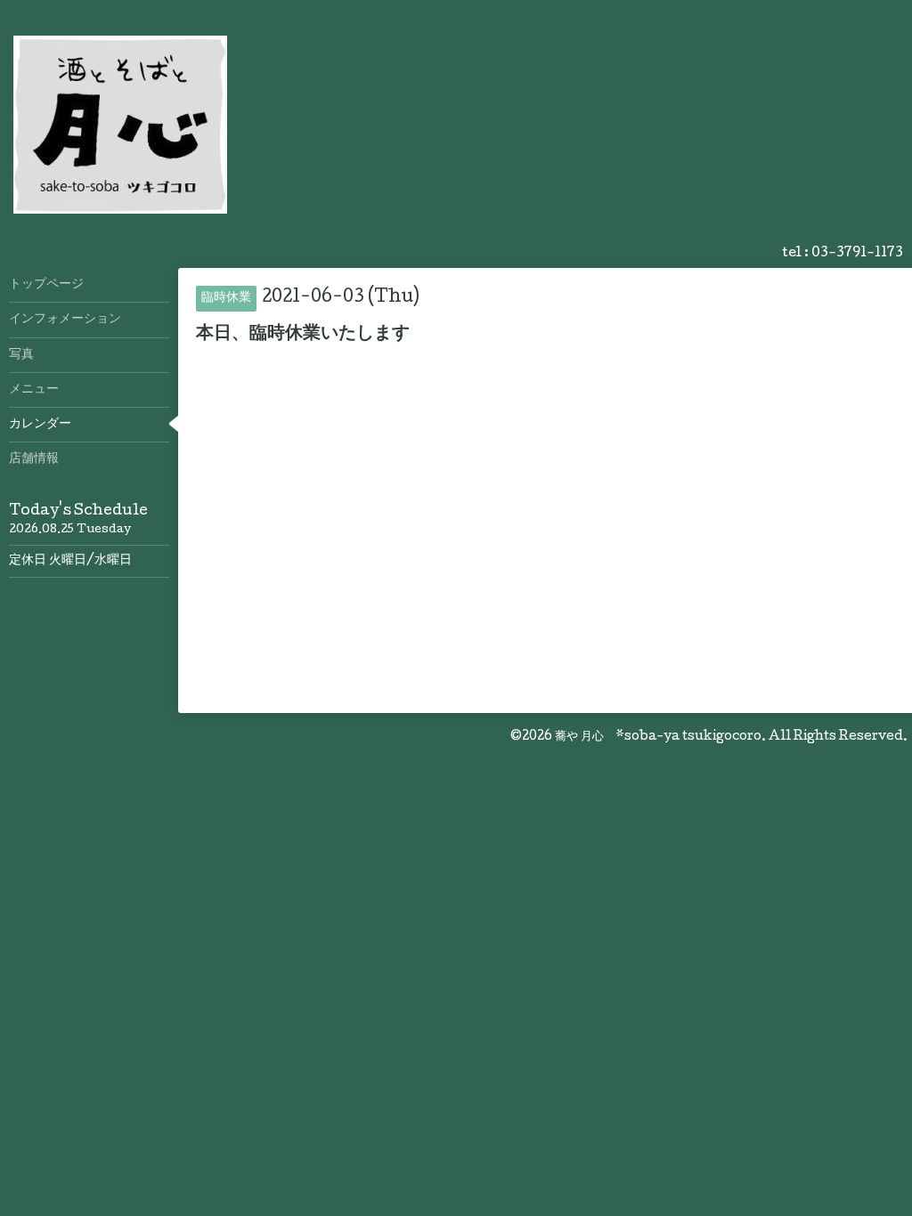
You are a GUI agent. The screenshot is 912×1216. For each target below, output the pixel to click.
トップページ (46, 285)
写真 (21, 355)
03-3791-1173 (857, 254)
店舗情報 (34, 459)
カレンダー (40, 424)
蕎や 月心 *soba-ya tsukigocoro (658, 737)
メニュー (34, 390)
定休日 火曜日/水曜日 (70, 561)
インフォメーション (65, 319)
